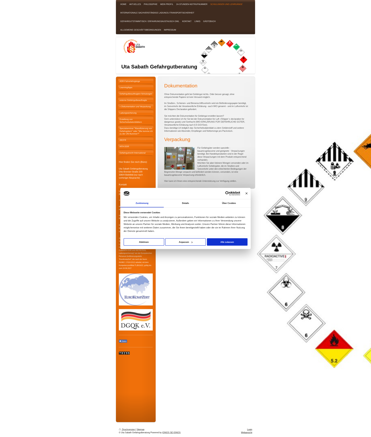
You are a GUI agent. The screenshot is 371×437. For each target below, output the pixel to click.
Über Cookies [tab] (229, 203)
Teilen (124, 341)
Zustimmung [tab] (142, 203)
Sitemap (140, 429)
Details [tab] (185, 203)
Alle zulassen (227, 242)
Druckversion (128, 429)
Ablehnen (144, 242)
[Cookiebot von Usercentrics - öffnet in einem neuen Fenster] (227, 193)
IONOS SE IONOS (171, 432)
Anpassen (184, 242)
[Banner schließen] (246, 193)
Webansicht (246, 432)
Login (249, 429)
